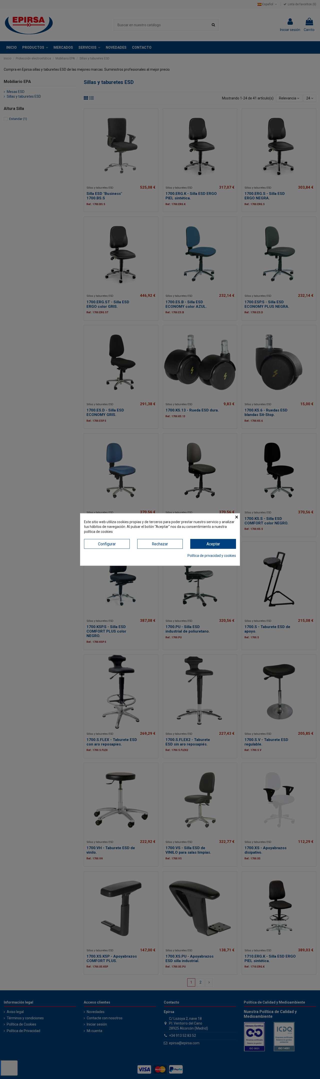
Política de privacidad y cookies (212, 555)
